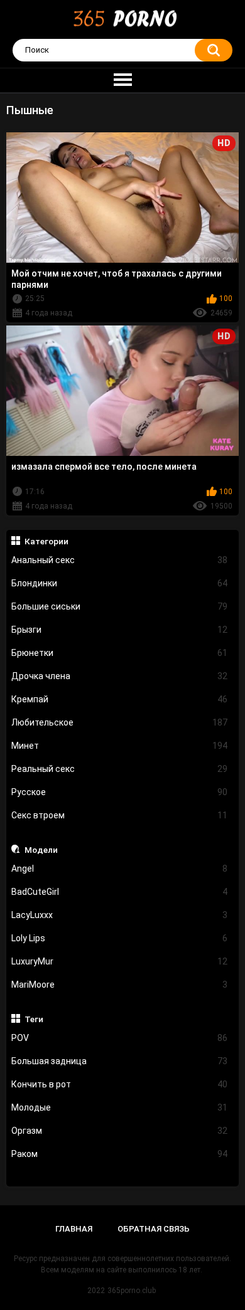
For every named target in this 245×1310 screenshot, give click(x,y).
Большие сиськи (119, 606)
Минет (119, 746)
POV (119, 1038)
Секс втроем (119, 815)
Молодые (119, 1107)
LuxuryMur (119, 961)
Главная (73, 1228)
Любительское (119, 722)
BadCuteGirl (119, 892)
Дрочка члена (119, 676)
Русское (119, 792)
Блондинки (119, 583)
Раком (119, 1154)
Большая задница (119, 1061)
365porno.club (131, 1290)
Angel (119, 869)
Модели (41, 850)
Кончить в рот (119, 1084)
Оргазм (119, 1131)
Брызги (119, 630)
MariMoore (119, 985)
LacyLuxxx (119, 915)
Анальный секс (119, 560)
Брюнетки (119, 653)
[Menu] (122, 80)
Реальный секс (119, 769)
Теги (33, 1019)
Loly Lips (119, 938)
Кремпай (119, 699)
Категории (46, 541)
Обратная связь (153, 1228)
